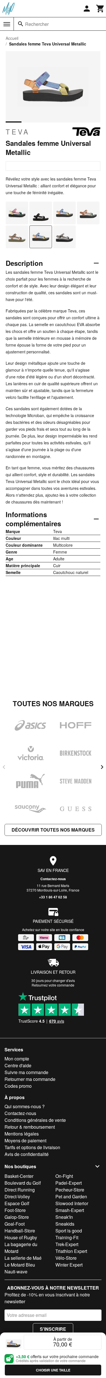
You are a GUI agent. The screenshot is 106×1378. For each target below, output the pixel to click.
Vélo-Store (66, 1258)
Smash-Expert (69, 1210)
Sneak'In (64, 1217)
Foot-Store (15, 1210)
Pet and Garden (71, 1196)
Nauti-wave (16, 1271)
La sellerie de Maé (23, 1258)
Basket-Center (19, 1176)
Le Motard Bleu (20, 1264)
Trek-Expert (66, 1244)
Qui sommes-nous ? (25, 1106)
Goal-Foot (15, 1223)
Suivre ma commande (26, 1072)
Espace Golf (17, 1203)
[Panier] (100, 8)
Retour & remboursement (30, 1127)
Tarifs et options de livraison (32, 1147)
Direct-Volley (17, 1196)
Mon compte (17, 1058)
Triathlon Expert (71, 1251)
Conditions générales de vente (35, 1120)
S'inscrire (53, 1329)
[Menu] (7, 24)
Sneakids (64, 1223)
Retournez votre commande (53, 985)
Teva (18, 131)
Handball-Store (20, 1230)
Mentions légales (22, 1133)
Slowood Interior (71, 1203)
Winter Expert (69, 1264)
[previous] (4, 767)
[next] (102, 767)
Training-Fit (66, 1237)
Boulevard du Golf (23, 1183)
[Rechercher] (20, 23)
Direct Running (20, 1189)
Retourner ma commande (30, 1079)
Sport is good (68, 1230)
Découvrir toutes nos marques (53, 829)
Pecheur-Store (69, 1189)
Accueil (12, 38)
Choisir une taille (53, 1370)
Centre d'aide (18, 1065)
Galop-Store (17, 1217)
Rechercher (37, 24)
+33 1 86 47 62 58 (53, 897)
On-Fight (64, 1176)
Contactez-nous (53, 878)
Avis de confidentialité (27, 1154)
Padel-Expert (68, 1183)
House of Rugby (21, 1237)
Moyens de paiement (25, 1140)
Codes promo (18, 1086)
